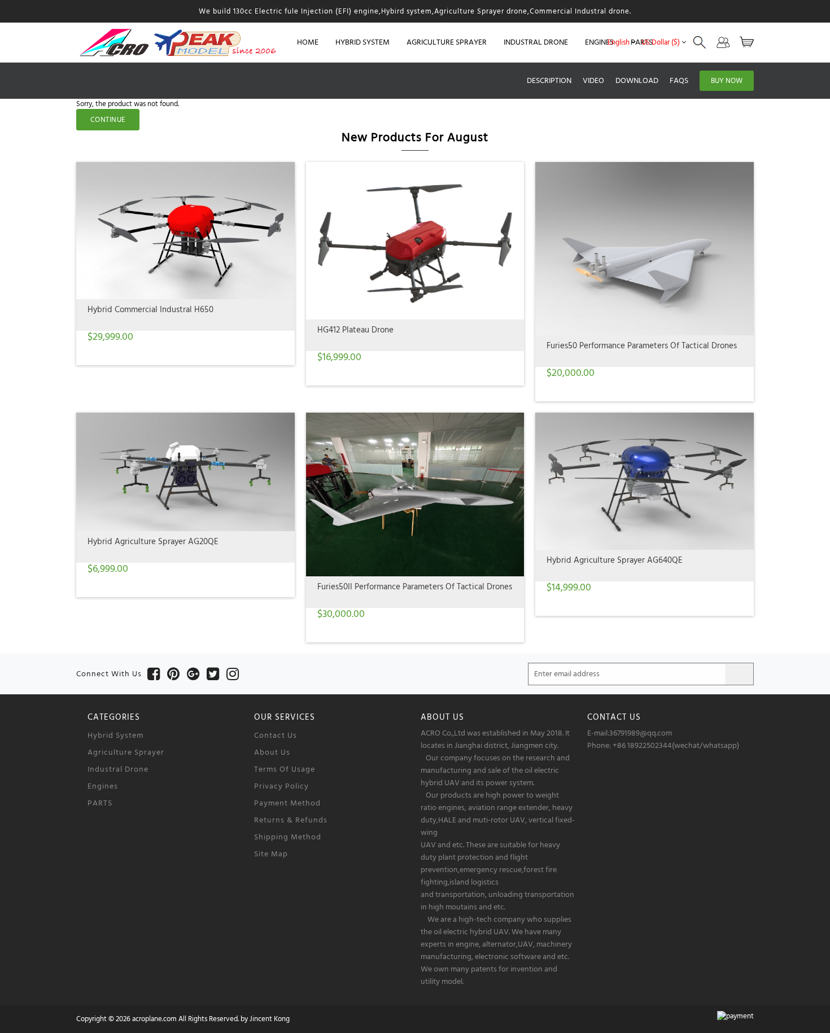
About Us (272, 752)
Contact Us (275, 735)
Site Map (271, 854)
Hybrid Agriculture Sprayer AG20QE (153, 542)
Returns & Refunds (290, 820)
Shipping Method (287, 837)
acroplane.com (154, 1019)
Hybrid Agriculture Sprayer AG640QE (615, 560)
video (593, 80)
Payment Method (287, 803)
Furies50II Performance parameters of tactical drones (414, 587)
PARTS (100, 803)
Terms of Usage (284, 769)
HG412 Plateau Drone (355, 330)
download (636, 80)
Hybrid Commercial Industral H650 (150, 310)
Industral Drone (118, 769)
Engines (103, 786)
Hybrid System (115, 735)
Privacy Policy (281, 786)
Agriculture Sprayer (126, 752)
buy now (726, 81)
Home (307, 42)
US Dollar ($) (660, 42)
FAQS (679, 80)
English (619, 42)
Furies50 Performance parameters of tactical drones (642, 346)
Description (549, 80)
